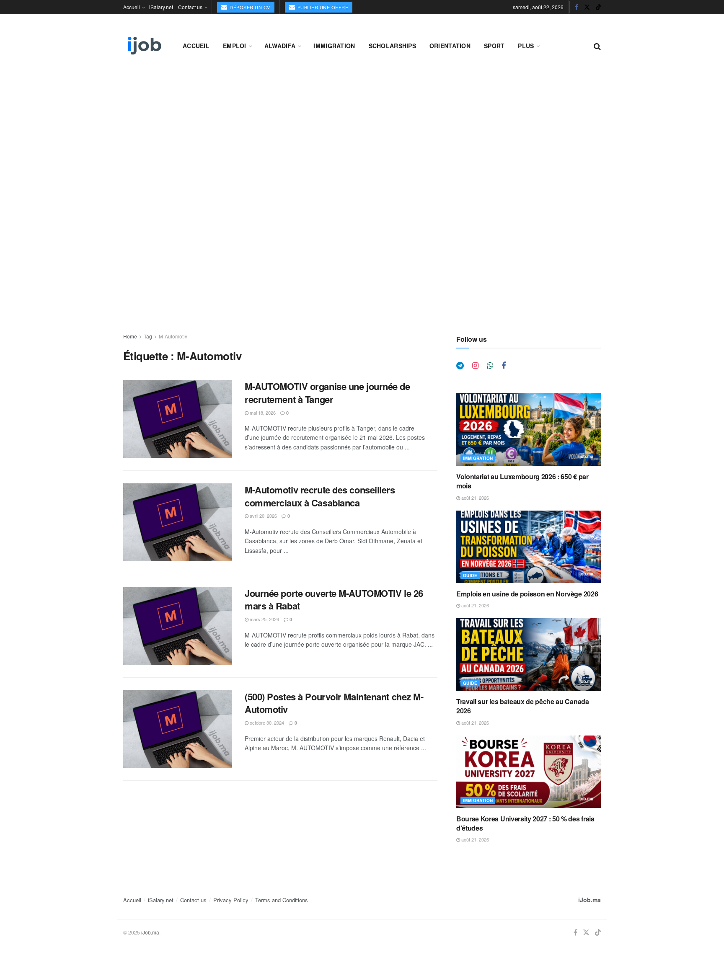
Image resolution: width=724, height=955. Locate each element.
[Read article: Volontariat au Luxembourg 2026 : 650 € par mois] (528, 429)
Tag (148, 336)
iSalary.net (161, 6)
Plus (526, 45)
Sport (494, 45)
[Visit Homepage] (143, 46)
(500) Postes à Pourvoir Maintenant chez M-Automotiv (334, 703)
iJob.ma (589, 900)
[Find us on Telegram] (460, 365)
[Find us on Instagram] (475, 365)
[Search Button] (597, 45)
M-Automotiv (173, 336)
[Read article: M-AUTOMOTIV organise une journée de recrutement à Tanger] (177, 419)
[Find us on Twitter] (587, 7)
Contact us (190, 6)
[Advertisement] (362, 135)
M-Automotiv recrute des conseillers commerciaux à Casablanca (320, 496)
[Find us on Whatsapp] (490, 365)
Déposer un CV (249, 7)
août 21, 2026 (474, 497)
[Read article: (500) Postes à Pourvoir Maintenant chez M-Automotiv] (177, 729)
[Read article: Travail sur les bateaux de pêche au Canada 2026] (528, 654)
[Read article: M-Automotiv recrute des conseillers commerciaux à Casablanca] (177, 522)
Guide (470, 575)
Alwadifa (279, 45)
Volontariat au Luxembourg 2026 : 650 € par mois (522, 481)
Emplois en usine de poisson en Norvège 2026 (527, 594)
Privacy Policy (230, 900)
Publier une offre (322, 7)
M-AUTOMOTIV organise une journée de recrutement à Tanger (327, 392)
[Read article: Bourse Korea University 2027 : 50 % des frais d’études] (528, 772)
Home (130, 336)
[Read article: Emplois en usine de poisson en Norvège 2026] (528, 547)
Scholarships (392, 45)
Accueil (131, 6)
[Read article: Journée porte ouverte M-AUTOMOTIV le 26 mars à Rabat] (177, 626)
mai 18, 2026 (262, 412)
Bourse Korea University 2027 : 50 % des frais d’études (525, 823)
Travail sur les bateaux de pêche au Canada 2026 (522, 706)
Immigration (334, 45)
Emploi (234, 45)
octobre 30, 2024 (266, 722)
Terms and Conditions (281, 900)
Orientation (450, 45)
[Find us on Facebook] (576, 7)
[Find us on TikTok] (598, 7)
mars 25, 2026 (263, 619)
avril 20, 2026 (262, 515)
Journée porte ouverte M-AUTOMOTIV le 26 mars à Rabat (334, 599)
